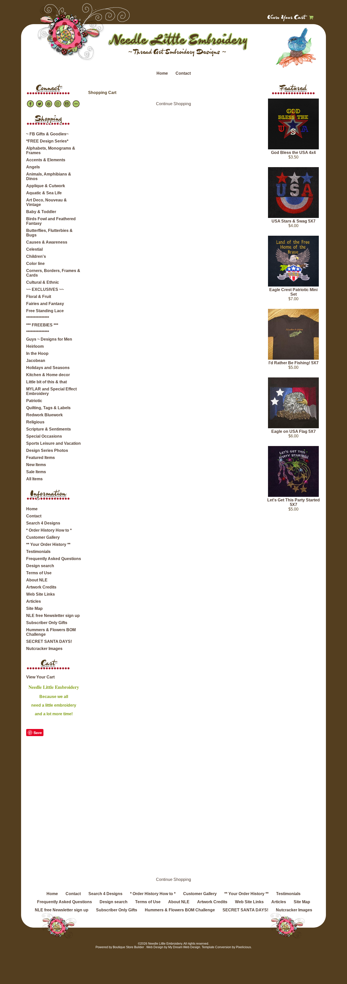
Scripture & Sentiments (48, 429)
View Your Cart (286, 18)
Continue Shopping (173, 104)
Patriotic (34, 401)
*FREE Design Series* (47, 141)
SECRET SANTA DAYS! (49, 641)
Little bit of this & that (46, 382)
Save (38, 732)
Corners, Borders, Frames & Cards (53, 272)
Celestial (34, 249)
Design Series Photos (47, 450)
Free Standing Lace (45, 311)
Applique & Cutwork (45, 186)
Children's (36, 256)
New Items (36, 465)
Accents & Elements (45, 160)
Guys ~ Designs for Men (49, 339)
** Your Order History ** (48, 544)
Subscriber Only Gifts (46, 623)
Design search (40, 566)
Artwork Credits (41, 587)
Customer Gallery (43, 537)
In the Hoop (37, 353)
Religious (35, 422)
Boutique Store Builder (128, 947)
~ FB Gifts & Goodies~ (47, 134)
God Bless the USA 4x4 (293, 152)
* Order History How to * (49, 530)
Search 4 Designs (43, 523)
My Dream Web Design (184, 947)
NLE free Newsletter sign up (53, 615)
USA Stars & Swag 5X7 (294, 221)
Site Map (34, 608)
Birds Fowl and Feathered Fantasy (51, 221)
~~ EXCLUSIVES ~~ (45, 289)
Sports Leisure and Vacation (53, 443)
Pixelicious (243, 947)
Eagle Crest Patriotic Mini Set (293, 292)
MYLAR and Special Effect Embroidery (51, 391)
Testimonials (38, 551)
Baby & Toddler (41, 212)
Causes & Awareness (46, 242)
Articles (33, 601)
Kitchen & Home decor (48, 375)
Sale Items (36, 472)
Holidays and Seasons (48, 368)
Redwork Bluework (44, 415)
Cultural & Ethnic (42, 282)
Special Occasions (44, 436)
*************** (37, 318)
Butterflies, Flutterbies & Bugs (49, 232)
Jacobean (35, 360)
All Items (34, 479)
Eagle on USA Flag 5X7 (293, 431)
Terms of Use (39, 573)
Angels (33, 167)
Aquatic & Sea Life (44, 193)
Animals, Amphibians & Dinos (48, 176)
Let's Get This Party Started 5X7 (293, 502)
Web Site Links (40, 594)
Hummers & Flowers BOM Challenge (51, 632)
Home (162, 73)
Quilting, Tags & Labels (48, 408)
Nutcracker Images (44, 648)
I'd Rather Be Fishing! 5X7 (294, 363)
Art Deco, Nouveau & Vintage (46, 202)
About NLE (37, 580)
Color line (35, 263)
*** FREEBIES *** (42, 325)
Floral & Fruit (38, 296)
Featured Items (40, 457)
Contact (183, 73)
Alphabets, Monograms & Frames (50, 150)
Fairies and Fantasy (45, 303)
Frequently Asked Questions (53, 559)
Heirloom (35, 346)
